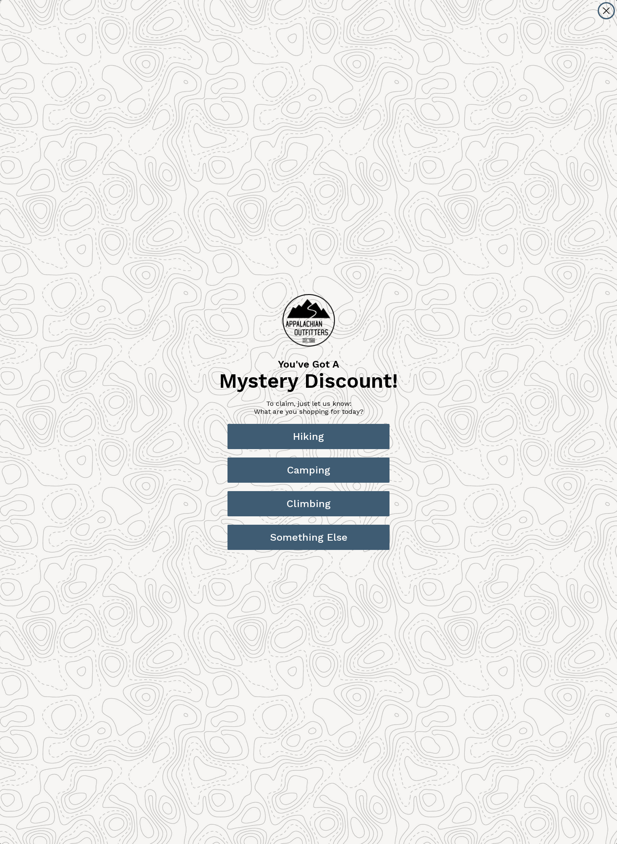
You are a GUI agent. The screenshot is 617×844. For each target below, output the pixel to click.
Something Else (309, 537)
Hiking (308, 436)
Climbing (309, 504)
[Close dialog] (606, 10)
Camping (308, 470)
